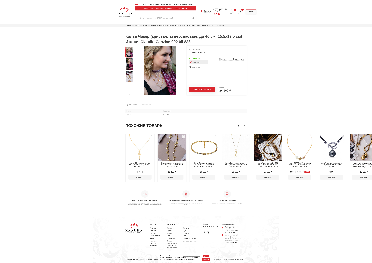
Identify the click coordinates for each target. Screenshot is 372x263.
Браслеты (170, 228)
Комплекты (171, 238)
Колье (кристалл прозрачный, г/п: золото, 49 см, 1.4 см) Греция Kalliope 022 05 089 (172, 164)
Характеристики (131, 105)
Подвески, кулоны (189, 238)
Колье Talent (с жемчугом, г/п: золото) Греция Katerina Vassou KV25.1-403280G (236, 164)
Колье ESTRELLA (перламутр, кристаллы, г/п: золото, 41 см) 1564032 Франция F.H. (300, 164)
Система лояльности (187, 4)
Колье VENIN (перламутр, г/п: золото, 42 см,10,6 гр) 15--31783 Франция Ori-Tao (140, 164)
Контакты (175, 4)
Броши (169, 231)
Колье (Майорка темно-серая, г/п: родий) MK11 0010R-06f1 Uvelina (331, 164)
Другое (169, 233)
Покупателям (160, 4)
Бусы (185, 231)
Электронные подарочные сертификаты (172, 246)
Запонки (186, 233)
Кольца (185, 236)
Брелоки (186, 228)
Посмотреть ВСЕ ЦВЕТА (198, 52)
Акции (168, 4)
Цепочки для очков (190, 241)
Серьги (169, 241)
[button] (238, 126)
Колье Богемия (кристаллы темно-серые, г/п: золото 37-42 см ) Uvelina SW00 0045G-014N (204, 164)
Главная (128, 25)
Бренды (151, 4)
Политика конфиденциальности (233, 259)
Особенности (146, 105)
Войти (251, 12)
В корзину (140, 177)
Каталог (143, 4)
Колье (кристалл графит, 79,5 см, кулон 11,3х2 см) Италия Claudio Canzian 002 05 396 (267, 164)
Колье (145, 25)
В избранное (196, 67)
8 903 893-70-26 (220, 9)
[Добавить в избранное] (151, 136)
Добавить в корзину (202, 89)
